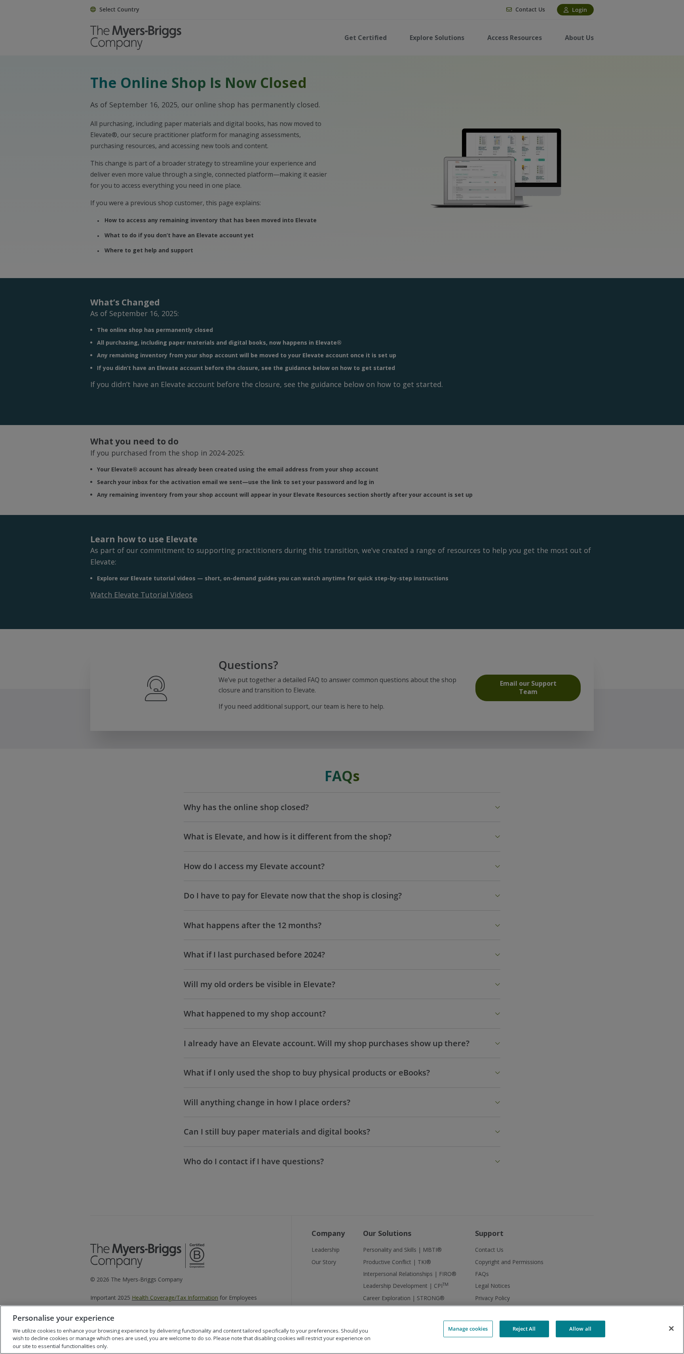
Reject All (524, 1328)
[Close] (671, 1328)
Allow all (580, 1328)
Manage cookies (468, 1328)
